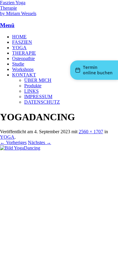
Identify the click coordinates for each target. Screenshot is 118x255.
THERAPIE (24, 53)
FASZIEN (22, 42)
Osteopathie (23, 58)
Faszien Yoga (12, 5)
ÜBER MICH (37, 80)
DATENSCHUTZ (42, 102)
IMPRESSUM (38, 96)
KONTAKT (24, 74)
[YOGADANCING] (20, 147)
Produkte (32, 85)
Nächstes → (39, 142)
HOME (19, 36)
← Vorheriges (13, 142)
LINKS (31, 91)
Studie (18, 63)
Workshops (23, 69)
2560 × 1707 (91, 131)
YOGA (19, 47)
